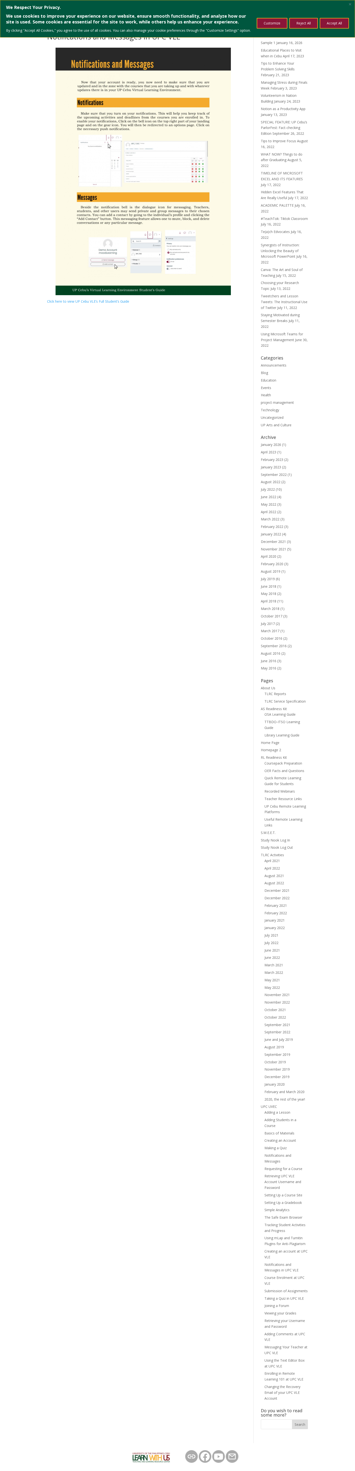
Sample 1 (268, 42)
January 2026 (271, 444)
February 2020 (272, 564)
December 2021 (273, 541)
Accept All (334, 23)
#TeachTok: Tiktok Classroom (284, 218)
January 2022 (271, 534)
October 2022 (275, 1017)
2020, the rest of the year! (284, 1099)
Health (266, 395)
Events (266, 387)
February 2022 (272, 526)
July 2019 (268, 579)
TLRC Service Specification (285, 701)
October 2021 (275, 1009)
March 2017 (270, 631)
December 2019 (277, 1076)
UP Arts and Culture (276, 425)
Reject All (303, 23)
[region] (177, 19)
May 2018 (268, 593)
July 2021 (271, 935)
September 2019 (277, 1054)
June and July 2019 (278, 1039)
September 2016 (274, 646)
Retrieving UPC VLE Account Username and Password (282, 1182)
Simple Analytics (277, 1210)
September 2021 (277, 1024)
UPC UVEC (269, 1106)
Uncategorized (272, 417)
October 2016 (271, 638)
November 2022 (277, 1002)
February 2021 (275, 905)
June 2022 (268, 497)
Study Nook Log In (275, 840)
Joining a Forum (276, 1305)
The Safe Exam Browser (283, 1217)
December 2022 (277, 898)
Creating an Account (280, 1140)
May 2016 (268, 668)
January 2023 (271, 467)
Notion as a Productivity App (283, 108)
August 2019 (270, 571)
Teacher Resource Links (283, 798)
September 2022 (274, 474)
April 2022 (268, 512)
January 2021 (274, 920)
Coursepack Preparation (283, 763)
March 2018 (270, 608)
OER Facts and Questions (284, 770)
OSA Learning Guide (280, 714)
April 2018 (268, 601)
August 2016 (270, 653)
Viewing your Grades (280, 1313)
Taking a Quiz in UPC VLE (284, 1298)
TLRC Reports (275, 693)
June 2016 (268, 661)
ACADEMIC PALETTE (277, 205)
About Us (268, 688)
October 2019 (275, 1062)
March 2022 (270, 519)
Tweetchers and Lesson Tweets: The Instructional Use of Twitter (284, 302)
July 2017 (268, 623)
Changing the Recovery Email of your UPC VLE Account (282, 1392)
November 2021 (273, 549)
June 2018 (268, 586)
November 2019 (277, 1069)
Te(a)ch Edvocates (275, 231)
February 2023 (272, 459)
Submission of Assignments (286, 1291)
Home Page (270, 742)
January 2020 (274, 1084)
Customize (272, 23)
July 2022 (268, 489)
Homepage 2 (271, 750)
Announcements (273, 365)
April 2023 (268, 452)
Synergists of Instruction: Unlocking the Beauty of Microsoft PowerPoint (280, 251)
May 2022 (268, 504)
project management (277, 402)
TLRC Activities (272, 855)
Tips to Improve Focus (278, 141)
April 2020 (268, 556)
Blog (264, 372)
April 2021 (272, 860)
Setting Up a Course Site (283, 1195)
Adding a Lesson (277, 1112)
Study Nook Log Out (277, 847)
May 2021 (272, 980)
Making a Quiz (275, 1148)
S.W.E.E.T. (268, 832)
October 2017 (271, 616)
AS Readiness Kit (274, 708)
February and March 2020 (284, 1091)
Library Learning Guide (281, 735)
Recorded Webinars (279, 791)
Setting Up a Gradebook (283, 1202)
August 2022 (270, 482)
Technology (270, 410)
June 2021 (272, 950)
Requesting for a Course (283, 1168)
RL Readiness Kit (274, 757)
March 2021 (273, 965)
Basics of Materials (279, 1133)
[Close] (350, 4)
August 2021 (274, 875)
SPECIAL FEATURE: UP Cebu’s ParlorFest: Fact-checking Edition (284, 128)
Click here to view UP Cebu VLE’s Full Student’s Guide (88, 301)
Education (268, 380)
